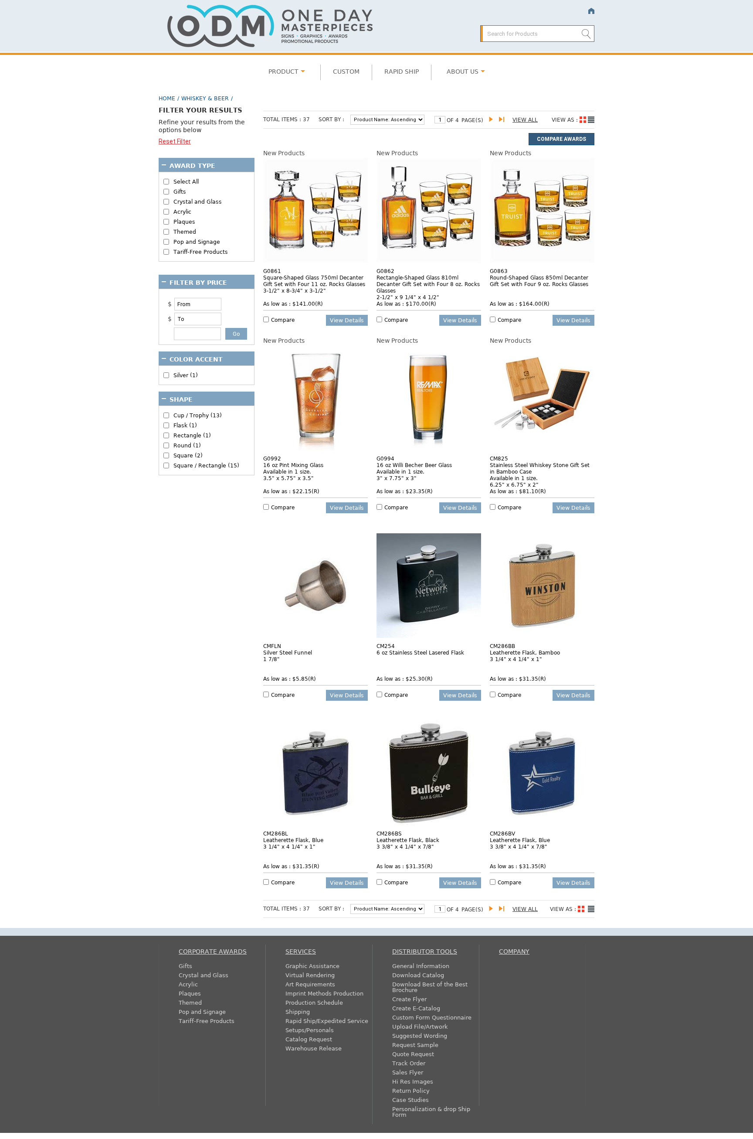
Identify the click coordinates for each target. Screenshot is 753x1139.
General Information (420, 965)
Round (187, 445)
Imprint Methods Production (324, 993)
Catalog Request (308, 1039)
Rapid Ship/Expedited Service (326, 1020)
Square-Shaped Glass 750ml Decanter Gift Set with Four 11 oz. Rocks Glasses (314, 280)
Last (503, 119)
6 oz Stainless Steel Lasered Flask (420, 652)
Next (493, 119)
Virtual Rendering (310, 975)
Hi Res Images (412, 1081)
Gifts (179, 191)
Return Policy (411, 1090)
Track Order (408, 1063)
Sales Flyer (407, 1072)
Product (283, 71)
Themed (184, 232)
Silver (185, 375)
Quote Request (413, 1054)
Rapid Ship (401, 71)
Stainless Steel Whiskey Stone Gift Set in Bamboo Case (540, 468)
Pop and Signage (196, 242)
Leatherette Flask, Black (407, 839)
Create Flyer (409, 999)
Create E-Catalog (416, 1008)
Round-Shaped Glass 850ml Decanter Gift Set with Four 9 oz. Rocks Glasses (539, 280)
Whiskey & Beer (205, 98)
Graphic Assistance (312, 965)
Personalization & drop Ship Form (431, 1111)
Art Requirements (310, 984)
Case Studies (410, 1099)
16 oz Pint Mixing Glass (293, 464)
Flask (185, 425)
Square (188, 455)
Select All (186, 181)
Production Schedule (314, 1002)
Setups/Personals (309, 1030)
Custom (346, 71)
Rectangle (192, 435)
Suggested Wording (419, 1035)
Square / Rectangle (206, 465)
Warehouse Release (313, 1048)
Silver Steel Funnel (287, 652)
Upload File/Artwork (420, 1026)
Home (591, 11)
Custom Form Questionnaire (431, 1017)
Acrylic (182, 212)
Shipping (297, 1011)
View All (525, 119)
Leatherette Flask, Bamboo (525, 652)
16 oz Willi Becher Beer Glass (414, 464)
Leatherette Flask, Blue (293, 839)
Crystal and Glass (197, 202)
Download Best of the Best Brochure (430, 986)
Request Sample (415, 1044)
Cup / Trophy (197, 415)
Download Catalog (418, 975)
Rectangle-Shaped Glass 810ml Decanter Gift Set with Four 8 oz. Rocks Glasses (428, 284)
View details (347, 320)
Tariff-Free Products (200, 252)
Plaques (184, 222)
